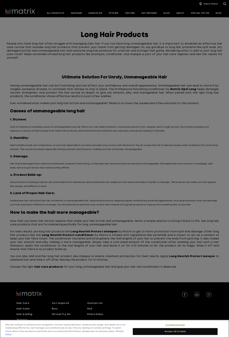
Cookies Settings (175, 325)
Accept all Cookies (175, 331)
